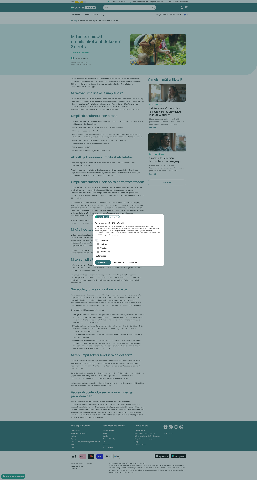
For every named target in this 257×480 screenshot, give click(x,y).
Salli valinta (119, 262)
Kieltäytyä (132, 262)
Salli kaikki (102, 262)
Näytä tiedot (100, 256)
